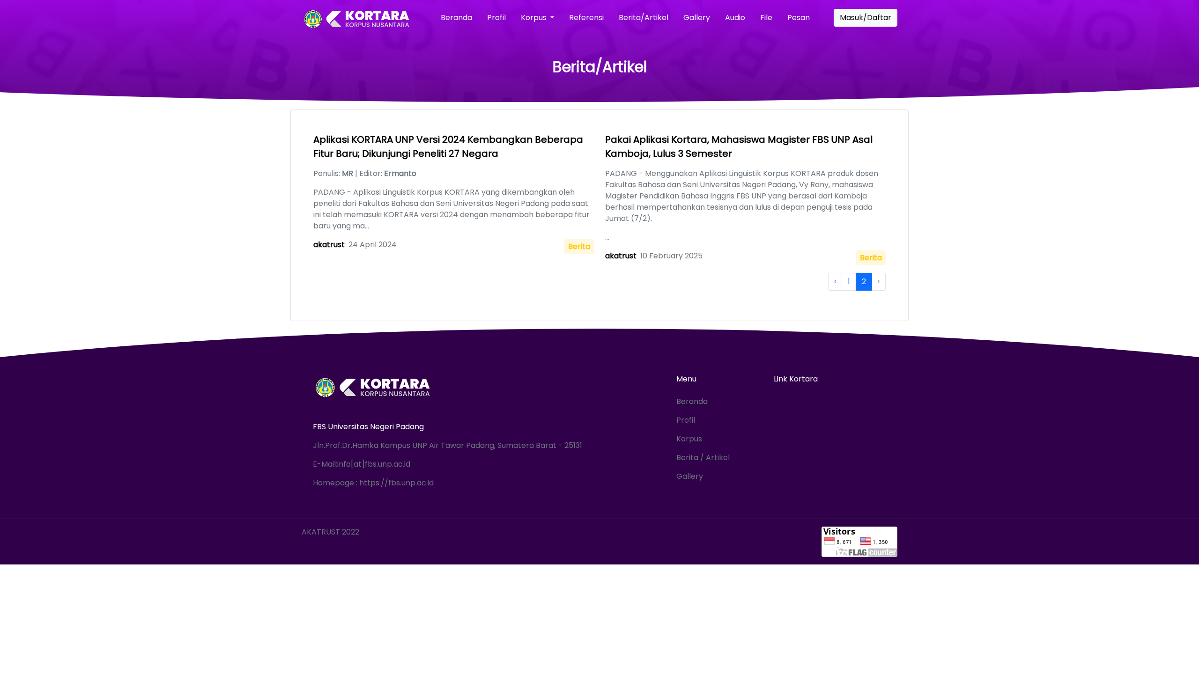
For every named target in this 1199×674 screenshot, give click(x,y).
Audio (735, 17)
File (766, 17)
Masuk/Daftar (865, 17)
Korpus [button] (534, 17)
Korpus (689, 438)
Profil (496, 17)
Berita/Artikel (643, 17)
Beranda (456, 17)
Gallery (696, 17)
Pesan (798, 17)
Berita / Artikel (703, 457)
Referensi (586, 17)
